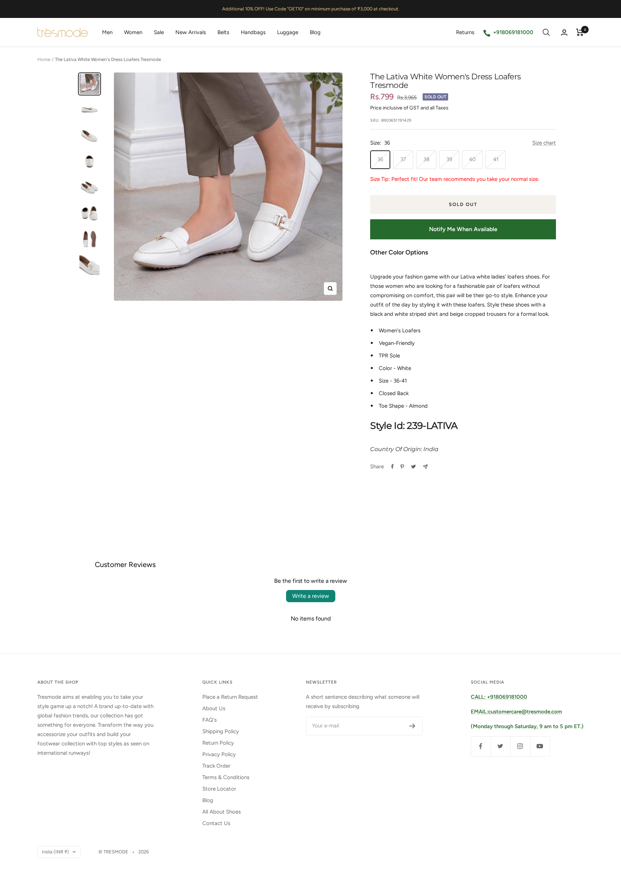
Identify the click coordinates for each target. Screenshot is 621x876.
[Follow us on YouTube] (540, 746)
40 (472, 159)
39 (449, 159)
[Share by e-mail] (425, 466)
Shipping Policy (220, 731)
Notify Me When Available (463, 229)
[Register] (412, 726)
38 (426, 159)
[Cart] (580, 32)
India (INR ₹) (55, 851)
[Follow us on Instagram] (520, 746)
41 (495, 159)
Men (107, 32)
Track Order (216, 766)
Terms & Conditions (225, 777)
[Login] (564, 32)
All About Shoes (221, 812)
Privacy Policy (219, 754)
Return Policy (218, 743)
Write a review (310, 595)
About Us (213, 708)
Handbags (253, 32)
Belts (223, 32)
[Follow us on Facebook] (481, 746)
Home (43, 59)
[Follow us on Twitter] (500, 746)
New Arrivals (190, 32)
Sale (159, 32)
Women (133, 32)
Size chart (544, 143)
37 (403, 159)
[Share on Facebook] (392, 466)
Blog (315, 32)
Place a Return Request (230, 697)
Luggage (287, 32)
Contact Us (216, 823)
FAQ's (209, 720)
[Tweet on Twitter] (413, 466)
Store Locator (219, 789)
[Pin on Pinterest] (402, 466)
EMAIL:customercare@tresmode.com (516, 711)
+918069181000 (513, 32)
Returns (465, 32)
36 (380, 159)
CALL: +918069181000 (499, 697)
